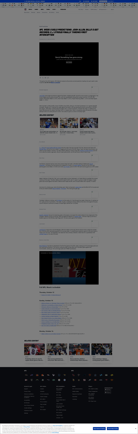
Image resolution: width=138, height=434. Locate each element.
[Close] (135, 428)
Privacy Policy (27, 426)
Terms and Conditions (58, 425)
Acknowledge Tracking (113, 428)
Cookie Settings (55, 432)
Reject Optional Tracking (99, 428)
